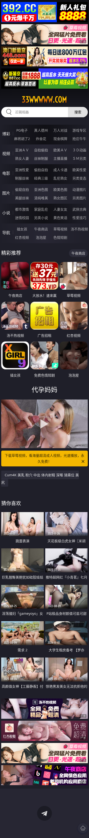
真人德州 (41, 130)
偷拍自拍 (41, 169)
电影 (6, 173)
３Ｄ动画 (79, 150)
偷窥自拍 (22, 189)
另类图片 (79, 198)
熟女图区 (60, 198)
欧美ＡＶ (60, 150)
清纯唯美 (41, 198)
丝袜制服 (41, 158)
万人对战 (60, 130)
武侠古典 (79, 209)
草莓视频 (60, 229)
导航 (6, 232)
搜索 (77, 112)
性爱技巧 (79, 217)
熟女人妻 (22, 158)
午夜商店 (41, 229)
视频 (6, 153)
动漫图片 (79, 189)
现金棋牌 (60, 138)
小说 (6, 213)
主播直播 (60, 158)
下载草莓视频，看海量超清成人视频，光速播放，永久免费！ (44, 458)
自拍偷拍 (41, 150)
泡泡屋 (41, 237)
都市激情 (22, 209)
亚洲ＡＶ (22, 150)
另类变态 (79, 178)
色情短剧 (60, 237)
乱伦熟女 (60, 178)
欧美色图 (60, 189)
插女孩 (22, 229)
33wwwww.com (44, 99)
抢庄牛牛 (79, 138)
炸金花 (41, 138)
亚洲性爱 (22, 169)
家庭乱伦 (41, 209)
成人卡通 (60, 169)
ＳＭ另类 (79, 158)
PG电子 (22, 130)
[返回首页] (83, 828)
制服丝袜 (22, 178)
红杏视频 (22, 237)
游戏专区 (79, 130)
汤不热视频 (79, 229)
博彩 (6, 134)
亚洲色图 (41, 189)
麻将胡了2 (22, 138)
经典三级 (41, 178)
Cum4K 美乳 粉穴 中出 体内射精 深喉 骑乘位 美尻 (40, 479)
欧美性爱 (79, 169)
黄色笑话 (60, 217)
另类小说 (41, 217)
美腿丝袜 (22, 198)
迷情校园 (22, 217)
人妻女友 (60, 209)
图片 (6, 193)
